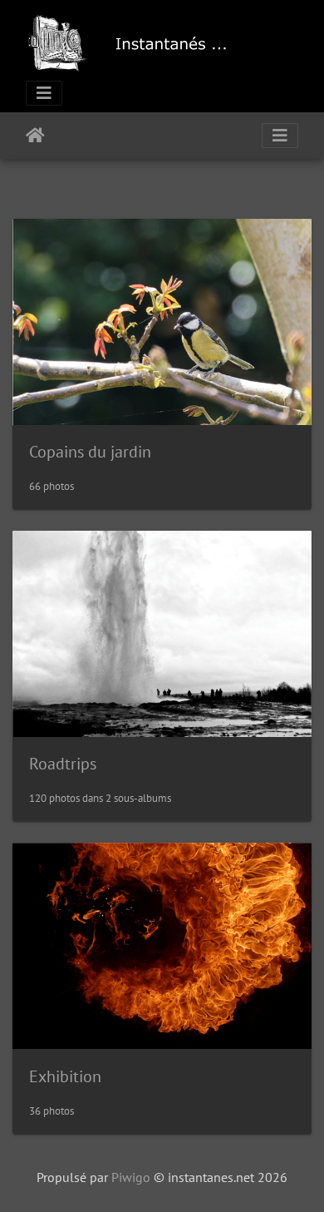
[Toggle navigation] (44, 93)
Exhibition (65, 1076)
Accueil (35, 135)
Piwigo (130, 1177)
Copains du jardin (90, 452)
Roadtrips (62, 763)
